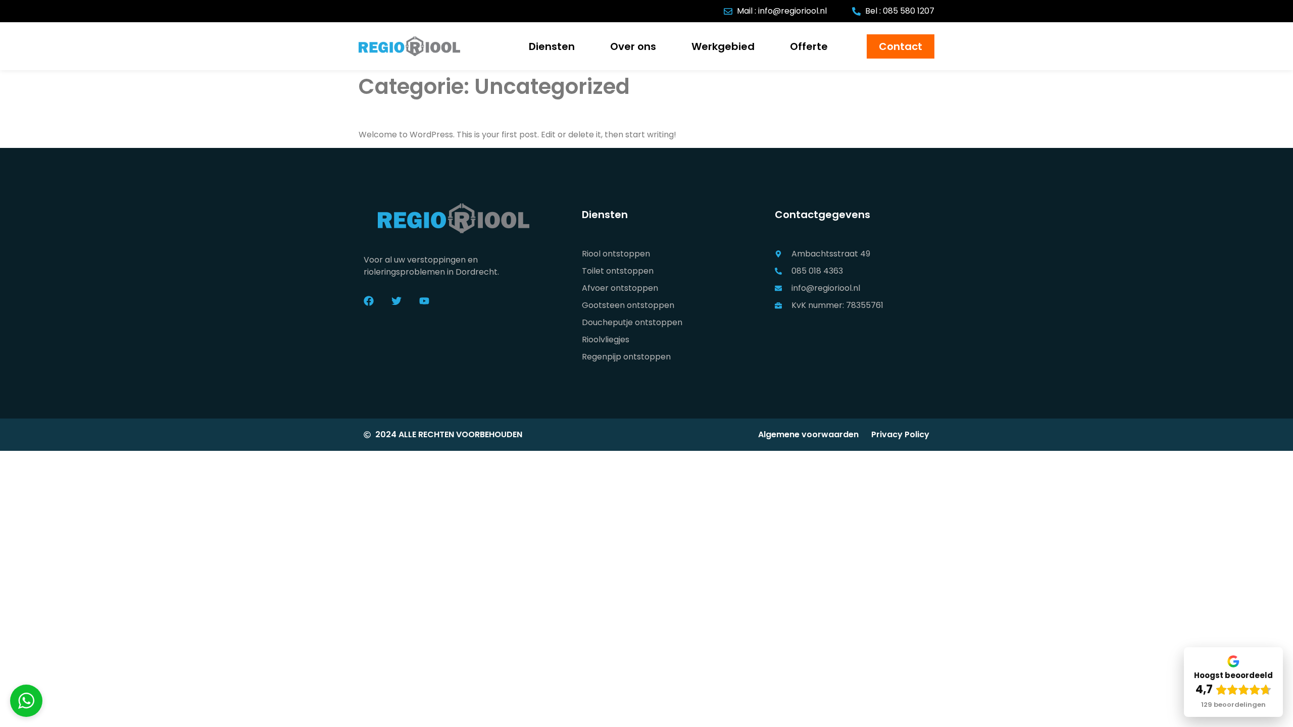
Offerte (809, 46)
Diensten (552, 46)
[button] (26, 701)
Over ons (633, 46)
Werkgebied (723, 46)
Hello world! (395, 114)
